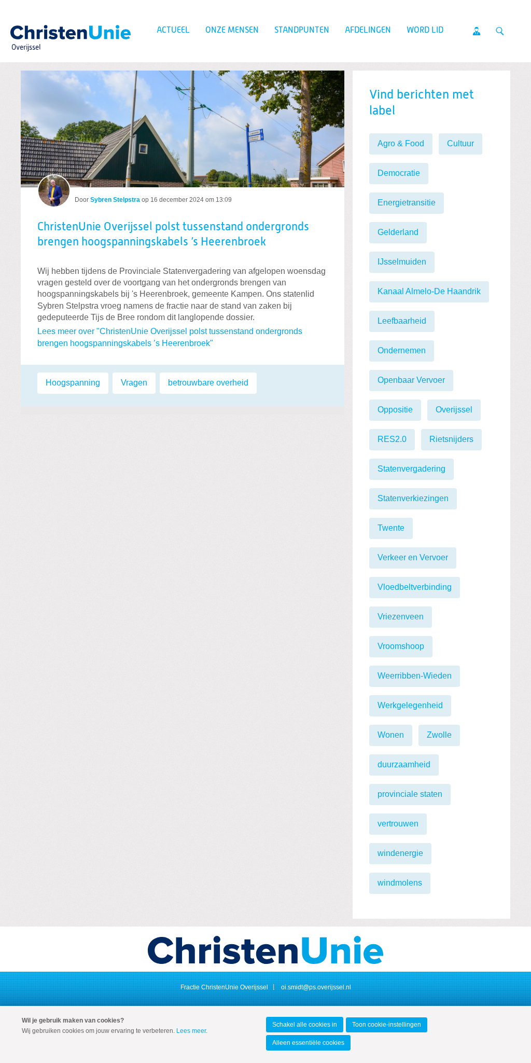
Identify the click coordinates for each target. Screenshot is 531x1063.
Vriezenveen (401, 616)
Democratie (399, 173)
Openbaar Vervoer (411, 380)
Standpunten (301, 30)
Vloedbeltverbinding (415, 587)
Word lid (425, 30)
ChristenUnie (25, 29)
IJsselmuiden (402, 261)
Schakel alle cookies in (304, 1024)
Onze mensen (232, 30)
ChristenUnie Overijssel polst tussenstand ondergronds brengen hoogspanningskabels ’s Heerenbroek (173, 235)
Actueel (173, 30)
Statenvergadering (411, 468)
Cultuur (460, 143)
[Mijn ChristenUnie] (476, 31)
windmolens (400, 882)
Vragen (134, 382)
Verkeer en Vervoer (413, 557)
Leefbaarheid (402, 320)
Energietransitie (407, 202)
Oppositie (395, 409)
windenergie (400, 853)
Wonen (391, 734)
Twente (391, 527)
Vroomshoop (401, 646)
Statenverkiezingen (413, 498)
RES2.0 (392, 439)
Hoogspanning (73, 382)
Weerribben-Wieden (415, 675)
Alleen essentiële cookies (308, 1042)
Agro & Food (401, 143)
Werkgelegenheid (410, 705)
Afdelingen (368, 30)
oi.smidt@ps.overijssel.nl (316, 987)
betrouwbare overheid (208, 382)
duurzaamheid (404, 764)
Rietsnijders (451, 439)
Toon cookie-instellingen (386, 1024)
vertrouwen (398, 823)
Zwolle (439, 734)
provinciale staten (410, 794)
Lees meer (191, 1030)
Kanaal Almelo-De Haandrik (429, 291)
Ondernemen (402, 350)
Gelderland (398, 232)
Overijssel (454, 409)
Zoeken (500, 31)
